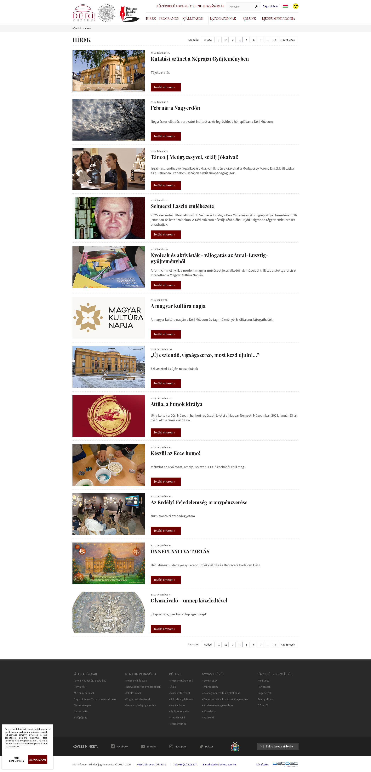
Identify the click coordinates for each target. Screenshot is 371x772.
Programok (169, 18)
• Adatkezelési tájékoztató (217, 705)
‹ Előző (208, 40)
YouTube (152, 746)
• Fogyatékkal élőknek (138, 699)
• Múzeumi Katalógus (181, 680)
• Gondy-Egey (210, 680)
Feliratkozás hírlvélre (280, 746)
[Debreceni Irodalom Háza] (129, 14)
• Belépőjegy (79, 717)
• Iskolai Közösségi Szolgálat (89, 680)
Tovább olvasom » (164, 87)
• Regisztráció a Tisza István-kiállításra (94, 699)
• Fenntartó (262, 680)
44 (274, 40)
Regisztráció (270, 6)
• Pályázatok (263, 686)
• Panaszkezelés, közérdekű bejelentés (225, 699)
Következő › (288, 40)
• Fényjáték (78, 686)
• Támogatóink (264, 699)
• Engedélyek (264, 693)
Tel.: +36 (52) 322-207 (185, 764)
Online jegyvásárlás (207, 6)
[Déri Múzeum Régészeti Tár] (106, 13)
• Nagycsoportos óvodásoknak (143, 686)
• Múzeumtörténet (179, 693)
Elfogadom (37, 759)
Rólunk (249, 18)
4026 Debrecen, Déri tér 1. (152, 764)
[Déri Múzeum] (83, 12)
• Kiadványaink (177, 717)
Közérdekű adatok (172, 6)
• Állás (172, 686)
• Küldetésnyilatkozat (181, 699)
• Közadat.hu (209, 711)
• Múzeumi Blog (177, 723)
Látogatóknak (223, 18)
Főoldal (76, 28)
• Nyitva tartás (80, 711)
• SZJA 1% (262, 705)
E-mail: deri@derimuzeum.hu (219, 764)
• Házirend (208, 717)
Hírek (151, 18)
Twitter (209, 746)
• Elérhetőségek (81, 705)
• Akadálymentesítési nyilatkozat (221, 693)
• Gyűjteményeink (179, 711)
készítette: (262, 764)
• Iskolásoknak (133, 693)
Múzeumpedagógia (278, 18)
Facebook (122, 746)
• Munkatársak (177, 705)
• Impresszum (210, 686)
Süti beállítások (16, 759)
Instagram (180, 746)
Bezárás (47, 730)
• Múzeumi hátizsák (83, 693)
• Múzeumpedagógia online (140, 705)
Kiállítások (192, 18)
